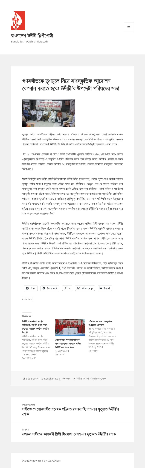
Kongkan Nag (52, 378)
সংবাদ (68, 378)
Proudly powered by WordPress (41, 460)
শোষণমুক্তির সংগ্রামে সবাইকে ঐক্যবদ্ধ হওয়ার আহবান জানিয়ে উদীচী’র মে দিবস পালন (68, 343)
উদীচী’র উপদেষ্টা (82, 378)
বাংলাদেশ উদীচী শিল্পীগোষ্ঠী (32, 35)
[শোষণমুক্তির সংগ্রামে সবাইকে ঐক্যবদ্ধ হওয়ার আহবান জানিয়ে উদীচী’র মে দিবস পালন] (70, 327)
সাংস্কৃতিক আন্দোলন (98, 378)
